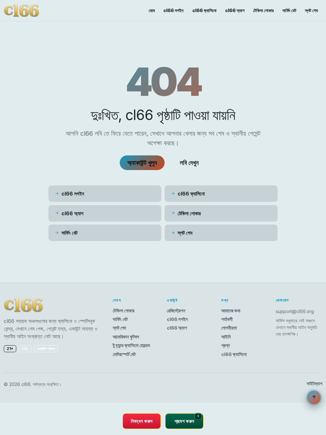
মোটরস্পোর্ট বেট (124, 354)
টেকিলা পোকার (263, 10)
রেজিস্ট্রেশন (176, 311)
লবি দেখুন (189, 163)
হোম (152, 10)
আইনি (226, 337)
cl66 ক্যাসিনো (204, 10)
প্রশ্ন (225, 345)
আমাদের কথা (230, 311)
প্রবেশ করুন (184, 421)
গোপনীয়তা (229, 328)
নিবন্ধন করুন (142, 421)
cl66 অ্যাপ (234, 10)
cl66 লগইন (173, 10)
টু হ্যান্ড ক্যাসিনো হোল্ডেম (131, 345)
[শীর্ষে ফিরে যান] (314, 397)
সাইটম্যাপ (314, 384)
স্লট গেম (311, 10)
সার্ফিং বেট (289, 10)
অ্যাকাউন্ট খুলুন (142, 163)
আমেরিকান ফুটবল (126, 337)
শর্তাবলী (227, 319)
